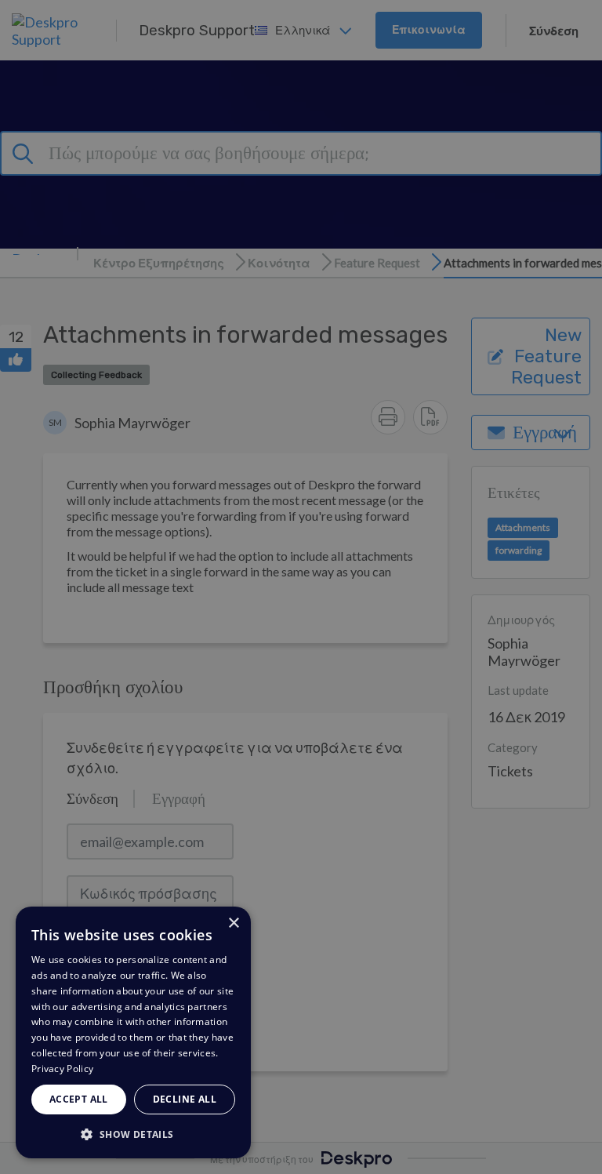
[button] (133, 1134)
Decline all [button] (184, 1099)
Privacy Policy (62, 1068)
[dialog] (133, 1032)
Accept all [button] (78, 1099)
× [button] (233, 923)
